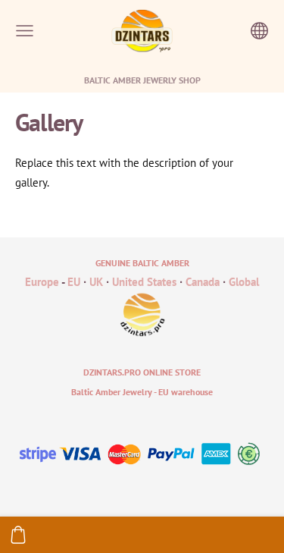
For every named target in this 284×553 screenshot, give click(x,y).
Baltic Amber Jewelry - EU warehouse (142, 391)
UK (96, 282)
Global (244, 282)
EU (73, 282)
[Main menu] (24, 31)
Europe (42, 282)
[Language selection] (259, 31)
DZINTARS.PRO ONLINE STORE (142, 372)
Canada (203, 282)
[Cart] (18, 535)
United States (144, 282)
